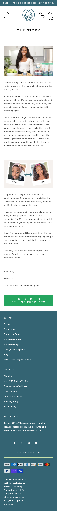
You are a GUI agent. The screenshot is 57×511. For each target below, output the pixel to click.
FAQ (6, 354)
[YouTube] (36, 443)
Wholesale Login (12, 344)
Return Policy (10, 406)
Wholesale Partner (12, 339)
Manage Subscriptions (14, 349)
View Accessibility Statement (17, 359)
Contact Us (9, 324)
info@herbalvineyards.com (29, 430)
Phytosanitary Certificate (15, 386)
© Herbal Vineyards (29, 453)
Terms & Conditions (13, 396)
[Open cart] (51, 15)
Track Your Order (12, 334)
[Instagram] (29, 443)
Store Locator (10, 329)
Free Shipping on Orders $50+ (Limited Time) (28, 3)
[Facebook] (15, 443)
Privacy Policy (10, 391)
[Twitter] (22, 443)
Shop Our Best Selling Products (28, 301)
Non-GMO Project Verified (16, 381)
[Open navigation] (6, 15)
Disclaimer (9, 376)
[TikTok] (42, 443)
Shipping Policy (11, 401)
